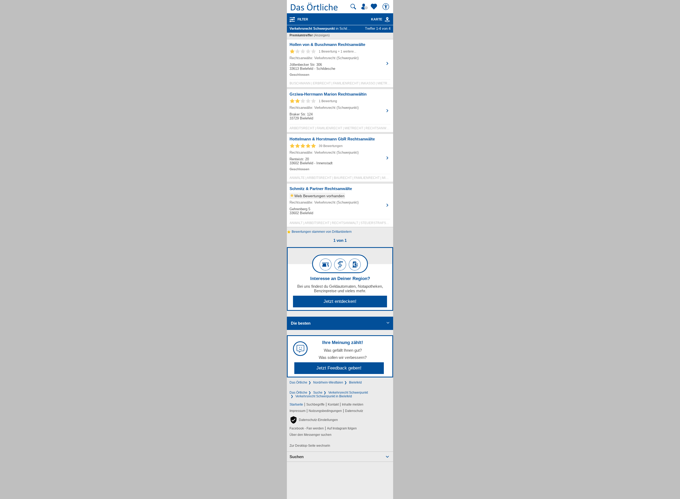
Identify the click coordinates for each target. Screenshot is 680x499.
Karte (376, 19)
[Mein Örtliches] (365, 7)
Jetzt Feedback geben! (339, 368)
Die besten (301, 323)
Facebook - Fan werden (307, 428)
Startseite (296, 404)
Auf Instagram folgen (342, 428)
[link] (387, 19)
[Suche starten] (353, 7)
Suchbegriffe (315, 404)
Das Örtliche (298, 382)
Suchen (297, 456)
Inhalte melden (352, 404)
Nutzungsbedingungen (325, 411)
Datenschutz (354, 411)
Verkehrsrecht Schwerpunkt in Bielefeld (323, 396)
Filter (303, 19)
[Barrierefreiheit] (386, 7)
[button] (314, 420)
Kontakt (333, 404)
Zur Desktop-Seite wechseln (310, 446)
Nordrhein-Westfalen (328, 382)
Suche (317, 392)
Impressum (297, 411)
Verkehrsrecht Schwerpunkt (348, 392)
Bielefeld (355, 382)
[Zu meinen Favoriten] (375, 7)
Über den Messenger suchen (311, 435)
